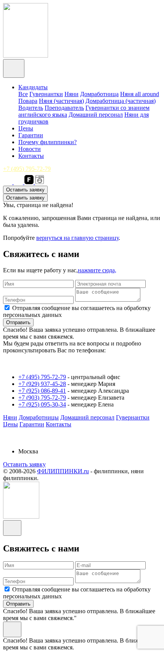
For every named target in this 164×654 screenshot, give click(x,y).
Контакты (31, 156)
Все (23, 94)
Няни (71, 94)
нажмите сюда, (97, 270)
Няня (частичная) (61, 101)
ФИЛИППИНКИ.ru (63, 471)
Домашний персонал (96, 114)
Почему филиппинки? (47, 142)
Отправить (18, 322)
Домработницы (39, 417)
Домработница (99, 94)
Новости (29, 149)
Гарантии (30, 135)
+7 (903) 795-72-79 (42, 397)
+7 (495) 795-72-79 (27, 169)
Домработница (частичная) (120, 101)
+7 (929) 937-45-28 (42, 384)
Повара (27, 101)
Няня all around (139, 94)
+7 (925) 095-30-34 (42, 404)
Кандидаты (33, 87)
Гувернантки (46, 94)
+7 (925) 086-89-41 (42, 390)
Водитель (30, 107)
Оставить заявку (25, 190)
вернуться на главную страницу (77, 238)
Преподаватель (64, 107)
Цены (25, 128)
